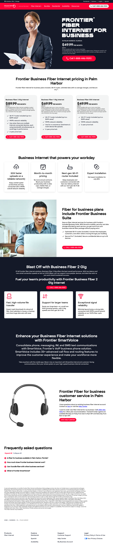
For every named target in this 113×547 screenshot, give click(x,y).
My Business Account (65, 542)
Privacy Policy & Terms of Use (94, 535)
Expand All (8, 453)
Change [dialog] (17, 1)
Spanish (107, 1)
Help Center (83, 406)
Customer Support (64, 535)
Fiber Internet (9, 535)
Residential (86, 1)
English (100, 1)
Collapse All (17, 453)
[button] (56, 458)
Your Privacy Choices (95, 538)
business (12, 520)
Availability (34, 542)
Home (6, 520)
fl (17, 520)
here (69, 406)
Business (94, 1)
